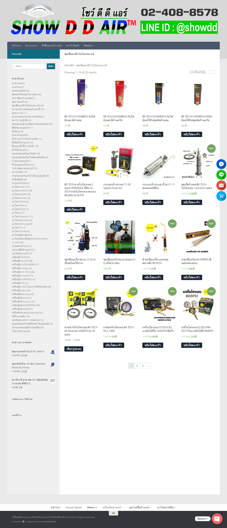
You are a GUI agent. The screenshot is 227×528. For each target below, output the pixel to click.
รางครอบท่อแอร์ (20, 161)
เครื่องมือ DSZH (19, 257)
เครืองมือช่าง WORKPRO (24, 305)
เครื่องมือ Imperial (20, 275)
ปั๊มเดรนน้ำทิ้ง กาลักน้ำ (23, 146)
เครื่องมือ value (19, 290)
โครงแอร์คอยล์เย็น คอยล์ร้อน (26, 327)
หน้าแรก (16, 45)
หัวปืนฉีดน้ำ (18, 179)
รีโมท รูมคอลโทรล (21, 164)
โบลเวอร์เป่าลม (19, 331)
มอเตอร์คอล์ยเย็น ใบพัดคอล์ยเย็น (28, 157)
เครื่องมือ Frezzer (20, 268)
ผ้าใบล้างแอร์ (18, 150)
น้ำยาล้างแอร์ (18, 135)
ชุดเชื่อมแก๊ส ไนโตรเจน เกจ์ (26, 105)
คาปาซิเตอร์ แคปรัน (22, 98)
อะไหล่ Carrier (18, 187)
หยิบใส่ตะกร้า (75, 134)
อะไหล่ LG (17, 212)
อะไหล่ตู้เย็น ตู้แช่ (20, 235)
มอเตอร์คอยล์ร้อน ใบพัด (24, 153)
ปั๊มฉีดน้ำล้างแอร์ (20, 142)
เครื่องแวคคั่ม (18, 316)
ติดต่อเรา (89, 45)
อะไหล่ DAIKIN (19, 194)
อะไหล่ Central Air (20, 190)
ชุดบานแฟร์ (18, 101)
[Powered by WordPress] (24, 522)
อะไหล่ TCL (17, 227)
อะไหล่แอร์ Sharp (20, 246)
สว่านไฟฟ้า (17, 172)
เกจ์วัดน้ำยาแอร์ (20, 253)
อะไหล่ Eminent (19, 198)
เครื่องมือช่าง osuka (21, 294)
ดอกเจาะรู (17, 113)
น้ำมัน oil (16, 131)
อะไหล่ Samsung (20, 224)
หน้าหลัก (69, 65)
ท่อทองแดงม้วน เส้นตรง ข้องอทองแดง (30, 124)
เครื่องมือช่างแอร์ (20, 309)
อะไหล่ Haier (18, 205)
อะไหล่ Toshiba (19, 231)
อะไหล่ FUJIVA (19, 201)
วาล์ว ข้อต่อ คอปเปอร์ (22, 168)
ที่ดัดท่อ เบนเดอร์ (20, 127)
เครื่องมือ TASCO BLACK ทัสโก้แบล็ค (29, 286)
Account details (74, 507)
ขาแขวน (16, 87)
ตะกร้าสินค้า (73, 45)
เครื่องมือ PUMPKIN (21, 279)
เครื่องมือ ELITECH (20, 261)
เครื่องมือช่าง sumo (21, 301)
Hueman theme (49, 521)
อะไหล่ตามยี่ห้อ (165, 507)
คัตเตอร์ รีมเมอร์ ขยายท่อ (24, 94)
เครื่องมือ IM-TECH (21, 272)
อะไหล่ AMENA (19, 183)
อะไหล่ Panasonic (20, 216)
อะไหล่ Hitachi (19, 209)
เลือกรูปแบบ (74, 349)
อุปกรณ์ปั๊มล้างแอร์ (21, 249)
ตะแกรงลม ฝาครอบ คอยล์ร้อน (27, 116)
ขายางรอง (17, 83)
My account (31, 45)
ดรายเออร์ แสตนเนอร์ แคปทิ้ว (26, 109)
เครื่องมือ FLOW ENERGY (24, 264)
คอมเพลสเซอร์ (19, 90)
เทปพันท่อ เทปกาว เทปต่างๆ (25, 320)
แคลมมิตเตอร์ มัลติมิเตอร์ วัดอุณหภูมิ (30, 323)
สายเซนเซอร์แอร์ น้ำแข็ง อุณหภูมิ (28, 175)
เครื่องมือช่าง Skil (20, 298)
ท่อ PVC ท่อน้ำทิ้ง (20, 120)
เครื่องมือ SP (18, 283)
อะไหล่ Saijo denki (20, 220)
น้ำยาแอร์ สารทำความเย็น (25, 138)
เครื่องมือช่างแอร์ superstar (25, 312)
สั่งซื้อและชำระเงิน (52, 45)
